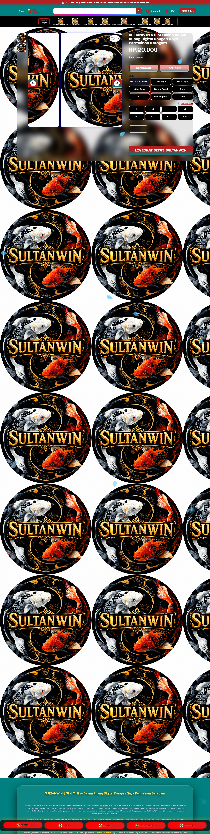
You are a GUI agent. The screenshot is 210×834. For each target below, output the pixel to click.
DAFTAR (107, 825)
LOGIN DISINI (174, 68)
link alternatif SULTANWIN (102, 833)
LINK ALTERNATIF (148, 825)
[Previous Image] (33, 83)
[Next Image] (117, 83)
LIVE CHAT (189, 825)
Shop (21, 11)
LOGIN (66, 824)
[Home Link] (38, 11)
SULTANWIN (104, 805)
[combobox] (94, 11)
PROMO (25, 824)
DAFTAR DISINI (143, 68)
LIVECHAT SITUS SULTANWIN (161, 150)
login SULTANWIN (71, 819)
